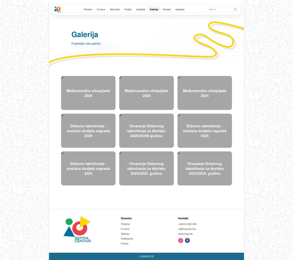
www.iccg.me (185, 233)
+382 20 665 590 (187, 224)
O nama (101, 9)
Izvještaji (140, 9)
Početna (88, 9)
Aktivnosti (115, 9)
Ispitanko (179, 9)
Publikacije (127, 238)
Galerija (154, 9)
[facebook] (187, 240)
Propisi (128, 9)
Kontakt (167, 9)
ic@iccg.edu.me (187, 229)
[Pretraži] (235, 9)
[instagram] (180, 240)
